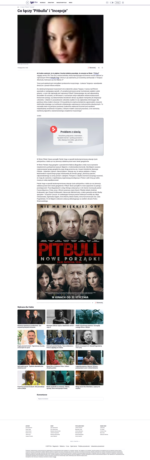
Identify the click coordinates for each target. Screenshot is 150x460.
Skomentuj (93, 67)
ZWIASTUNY (51, 2)
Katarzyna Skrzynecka (55, 434)
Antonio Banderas (79, 431)
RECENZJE (42, 2)
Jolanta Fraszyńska (54, 432)
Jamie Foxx (28, 434)
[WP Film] (35, 2)
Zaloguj (117, 2)
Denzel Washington (79, 434)
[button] (112, 3)
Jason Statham (53, 436)
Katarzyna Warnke (104, 434)
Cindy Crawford (78, 436)
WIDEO (70, 2)
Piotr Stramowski (54, 429)
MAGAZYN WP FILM (61, 2)
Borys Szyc (102, 432)
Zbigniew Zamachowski (55, 431)
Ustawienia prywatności (97, 446)
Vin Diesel (102, 429)
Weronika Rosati (78, 432)
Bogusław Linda (78, 429)
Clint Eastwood (29, 427)
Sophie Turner (28, 432)
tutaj (55, 456)
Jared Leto (102, 427)
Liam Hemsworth (54, 427)
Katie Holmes (28, 431)
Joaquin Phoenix (29, 436)
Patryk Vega (28, 429)
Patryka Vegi (54, 78)
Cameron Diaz (103, 431)
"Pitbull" (96, 73)
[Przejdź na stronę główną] (27, 3)
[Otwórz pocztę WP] (107, 2)
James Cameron (78, 427)
